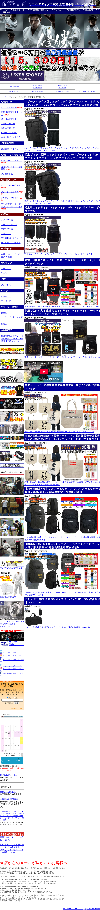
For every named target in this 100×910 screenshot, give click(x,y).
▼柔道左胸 (88, 10)
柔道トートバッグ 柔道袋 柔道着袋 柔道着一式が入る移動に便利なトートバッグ (59, 432)
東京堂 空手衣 (7, 229)
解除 (16, 698)
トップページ (5, 97)
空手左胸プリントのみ (10, 243)
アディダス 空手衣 (9, 225)
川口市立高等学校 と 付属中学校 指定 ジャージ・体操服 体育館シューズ (12, 338)
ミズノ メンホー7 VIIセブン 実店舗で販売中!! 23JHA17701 (12, 623)
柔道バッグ (6, 296)
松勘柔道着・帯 (37, 91)
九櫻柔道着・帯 (12, 91)
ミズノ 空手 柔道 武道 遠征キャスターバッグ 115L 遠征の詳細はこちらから (57, 627)
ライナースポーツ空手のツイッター (12, 666)
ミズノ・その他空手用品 (11, 185)
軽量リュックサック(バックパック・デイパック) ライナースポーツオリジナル (58, 254)
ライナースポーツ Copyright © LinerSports (81, 909)
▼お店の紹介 (57, 10)
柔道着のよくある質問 (10, 149)
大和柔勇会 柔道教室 (9, 799)
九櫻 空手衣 (6, 234)
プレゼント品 (7, 174)
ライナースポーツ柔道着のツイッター (13, 652)
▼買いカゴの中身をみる (38, 10)
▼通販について (17, 10)
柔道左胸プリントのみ (87, 91)
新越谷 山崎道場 (8, 792)
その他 (4, 273)
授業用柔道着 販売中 (9, 597)
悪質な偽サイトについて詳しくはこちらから (11, 838)
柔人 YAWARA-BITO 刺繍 (11, 568)
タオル (4, 313)
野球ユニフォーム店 (9, 775)
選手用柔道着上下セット (11, 119)
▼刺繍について (73, 10)
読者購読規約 (9, 703)
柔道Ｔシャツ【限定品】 (11, 161)
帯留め (4, 324)
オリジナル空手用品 (10, 198)
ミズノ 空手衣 (7, 220)
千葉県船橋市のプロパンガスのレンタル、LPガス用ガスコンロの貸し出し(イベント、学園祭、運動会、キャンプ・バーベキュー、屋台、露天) (12, 815)
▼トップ (4, 10)
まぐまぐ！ (20, 708)
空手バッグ (6, 301)
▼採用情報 (5, 12)
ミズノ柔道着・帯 (12, 86)
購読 (10, 698)
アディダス (6, 269)
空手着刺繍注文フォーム (11, 238)
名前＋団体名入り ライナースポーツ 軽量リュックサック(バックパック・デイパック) (61, 306)
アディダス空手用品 (10, 192)
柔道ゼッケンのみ (62, 91)
